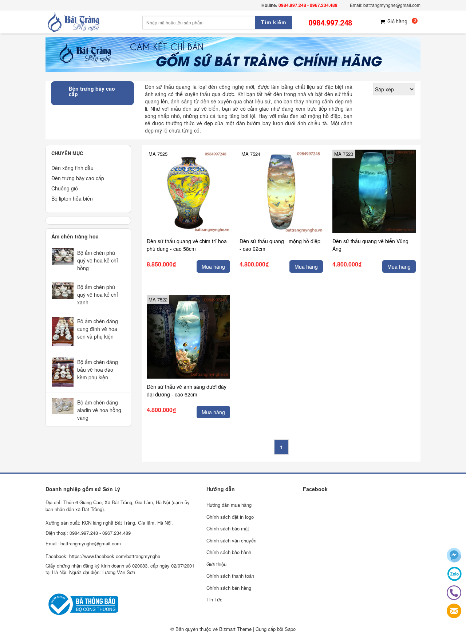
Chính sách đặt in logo (230, 516)
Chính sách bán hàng (228, 587)
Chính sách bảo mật (227, 528)
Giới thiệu (216, 564)
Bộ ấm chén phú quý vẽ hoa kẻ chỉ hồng (97, 260)
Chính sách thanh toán (230, 575)
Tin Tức (214, 599)
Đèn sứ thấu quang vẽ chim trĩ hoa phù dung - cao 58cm (187, 244)
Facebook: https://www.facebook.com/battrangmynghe (103, 556)
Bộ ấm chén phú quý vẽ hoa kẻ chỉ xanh (97, 294)
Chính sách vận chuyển (231, 540)
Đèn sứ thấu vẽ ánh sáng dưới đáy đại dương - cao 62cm (186, 390)
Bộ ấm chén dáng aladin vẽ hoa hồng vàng (99, 410)
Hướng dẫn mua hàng (229, 504)
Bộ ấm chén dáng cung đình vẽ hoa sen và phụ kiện (97, 328)
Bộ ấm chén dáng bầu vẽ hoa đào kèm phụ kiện (97, 369)
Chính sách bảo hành (228, 552)
